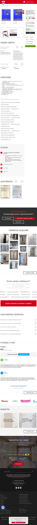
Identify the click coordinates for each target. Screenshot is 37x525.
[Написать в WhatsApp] (20, 488)
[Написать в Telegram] (18, 488)
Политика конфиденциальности (18, 477)
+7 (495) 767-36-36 (30, 1)
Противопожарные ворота (23, 510)
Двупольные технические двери (5, 513)
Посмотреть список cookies (21, 522)
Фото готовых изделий (4, 497)
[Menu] (35, 1)
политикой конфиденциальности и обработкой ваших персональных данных (19, 458)
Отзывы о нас (2, 500)
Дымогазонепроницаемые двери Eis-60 (25, 503)
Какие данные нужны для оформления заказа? (10, 330)
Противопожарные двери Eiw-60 (24, 501)
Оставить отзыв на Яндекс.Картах (18, 386)
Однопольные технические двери (5, 510)
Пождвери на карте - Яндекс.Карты (18, 388)
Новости (1, 504)
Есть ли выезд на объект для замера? (8, 326)
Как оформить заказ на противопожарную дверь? (10, 334)
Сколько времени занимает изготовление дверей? (10, 323)
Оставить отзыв (24, 354)
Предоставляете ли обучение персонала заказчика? (10, 319)
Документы (2, 501)
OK (13, 522)
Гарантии (1, 503)
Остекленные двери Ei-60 (23, 500)
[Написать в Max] (16, 488)
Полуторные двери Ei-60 (23, 497)
